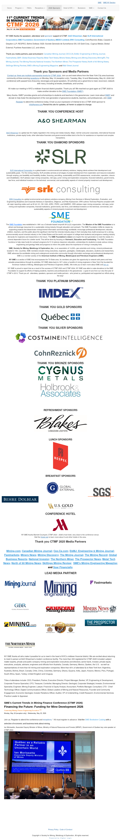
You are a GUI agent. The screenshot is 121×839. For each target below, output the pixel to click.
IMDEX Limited (62, 39)
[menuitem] (100, 2)
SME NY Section (109, 2)
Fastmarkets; (12, 555)
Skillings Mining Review (16, 65)
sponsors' (49, 35)
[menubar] (107, 2)
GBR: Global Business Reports (30, 57)
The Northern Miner (59, 61)
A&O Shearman (75, 35)
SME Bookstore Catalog (95, 720)
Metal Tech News (51, 57)
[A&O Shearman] (60, 121)
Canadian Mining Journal (54, 53)
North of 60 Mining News (98, 61)
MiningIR (101, 57)
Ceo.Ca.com (61, 551)
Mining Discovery (89, 57)
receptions (34, 78)
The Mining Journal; (72, 555)
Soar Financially (62, 567)
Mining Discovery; (48, 555)
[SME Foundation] (60, 217)
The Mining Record (27, 61)
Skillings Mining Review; (57, 563)
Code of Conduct (66, 829)
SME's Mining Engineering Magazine (42, 65)
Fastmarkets (11, 57)
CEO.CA (69, 53)
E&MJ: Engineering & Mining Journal (89, 53)
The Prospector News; (88, 559)
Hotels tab (44, 537)
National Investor (43, 61)
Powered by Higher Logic (60, 838)
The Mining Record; (96, 555)
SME (99, 2)
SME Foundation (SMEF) (72, 91)
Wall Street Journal (71, 65)
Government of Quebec (44, 39)
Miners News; (29, 555)
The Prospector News (78, 61)
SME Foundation (25, 39)
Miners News (65, 57)
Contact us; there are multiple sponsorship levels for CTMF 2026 (34, 75)
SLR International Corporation (21, 170)
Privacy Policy (53, 829)
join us (106, 264)
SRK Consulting (77, 39)
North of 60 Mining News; (26, 563)
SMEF (107, 95)
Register (19, 101)
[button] (19, 8)
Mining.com (76, 57)
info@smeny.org (36, 104)
